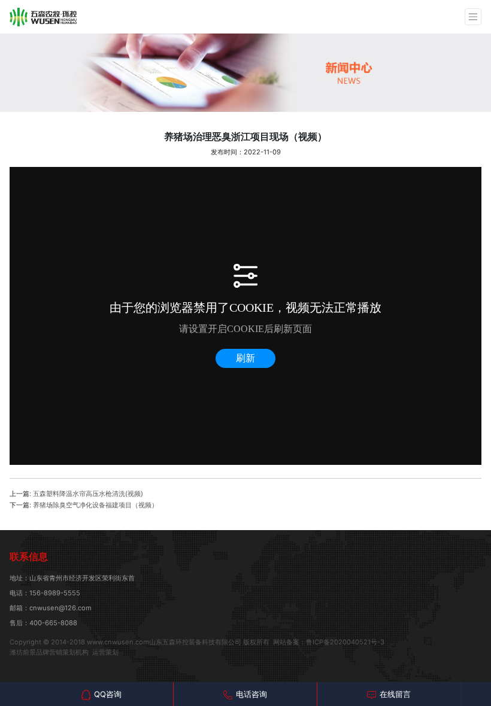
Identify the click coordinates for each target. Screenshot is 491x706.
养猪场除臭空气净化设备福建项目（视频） (95, 505)
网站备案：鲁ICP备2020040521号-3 (328, 642)
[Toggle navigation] (473, 16)
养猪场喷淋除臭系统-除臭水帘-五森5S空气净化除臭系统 (43, 16)
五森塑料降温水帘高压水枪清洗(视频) (88, 493)
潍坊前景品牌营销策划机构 (49, 652)
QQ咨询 (108, 694)
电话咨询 (251, 694)
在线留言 (395, 694)
